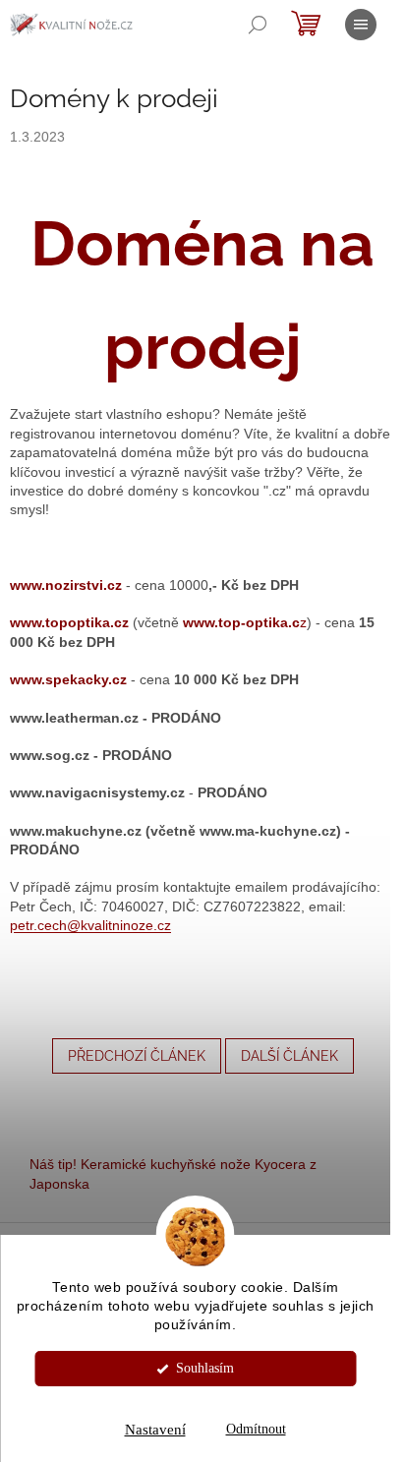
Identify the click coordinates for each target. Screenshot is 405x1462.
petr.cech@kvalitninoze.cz (90, 925)
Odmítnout (256, 1429)
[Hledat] (257, 24)
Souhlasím (205, 1368)
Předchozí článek (136, 1056)
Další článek (289, 1056)
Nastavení (155, 1429)
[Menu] (360, 24)
